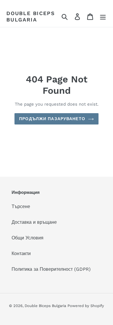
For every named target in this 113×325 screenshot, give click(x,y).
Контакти (21, 253)
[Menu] (102, 16)
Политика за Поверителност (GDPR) (51, 269)
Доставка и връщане (34, 222)
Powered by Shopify (86, 306)
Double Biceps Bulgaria (30, 16)
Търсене (21, 206)
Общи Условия (27, 238)
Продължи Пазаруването (52, 118)
